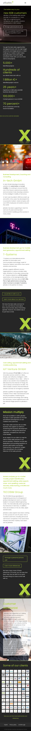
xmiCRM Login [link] (21, 724)
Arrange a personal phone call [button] (13, 27)
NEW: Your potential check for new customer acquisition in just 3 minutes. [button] (14, 32)
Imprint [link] (6, 724)
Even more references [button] (12, 566)
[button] (25, 4)
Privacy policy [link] (13, 724)
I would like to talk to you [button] (12, 294)
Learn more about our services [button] (14, 299)
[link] (8, 3)
